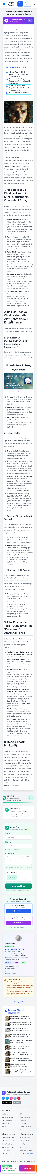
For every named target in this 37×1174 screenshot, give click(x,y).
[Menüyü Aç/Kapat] (34, 4)
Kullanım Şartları (25, 1117)
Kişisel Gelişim (6, 1150)
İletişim (4, 1127)
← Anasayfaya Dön (18, 1002)
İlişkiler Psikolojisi (7, 1144)
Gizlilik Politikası (24, 1120)
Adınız (9, 833)
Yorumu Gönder (19, 886)
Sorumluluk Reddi (11, 973)
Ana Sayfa (5, 1114)
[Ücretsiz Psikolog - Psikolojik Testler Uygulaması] (18, 382)
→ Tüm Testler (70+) (26, 1153)
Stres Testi (23, 1144)
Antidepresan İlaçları (8, 1138)
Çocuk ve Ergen (6, 1153)
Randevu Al (19, 911)
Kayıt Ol (26, 4)
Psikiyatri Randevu (7, 1117)
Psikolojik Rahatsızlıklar (9, 1141)
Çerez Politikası (24, 1123)
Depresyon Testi (25, 1138)
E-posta (10, 842)
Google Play (8, 1102)
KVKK (21, 1114)
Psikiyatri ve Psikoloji (8, 1147)
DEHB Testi (23, 1147)
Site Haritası (23, 1130)
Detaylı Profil (9, 971)
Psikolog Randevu (7, 1120)
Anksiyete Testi (24, 1141)
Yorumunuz (11, 853)
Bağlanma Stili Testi (26, 1150)
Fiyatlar (4, 1130)
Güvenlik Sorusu (14, 873)
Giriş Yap (20, 4)
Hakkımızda (5, 1123)
